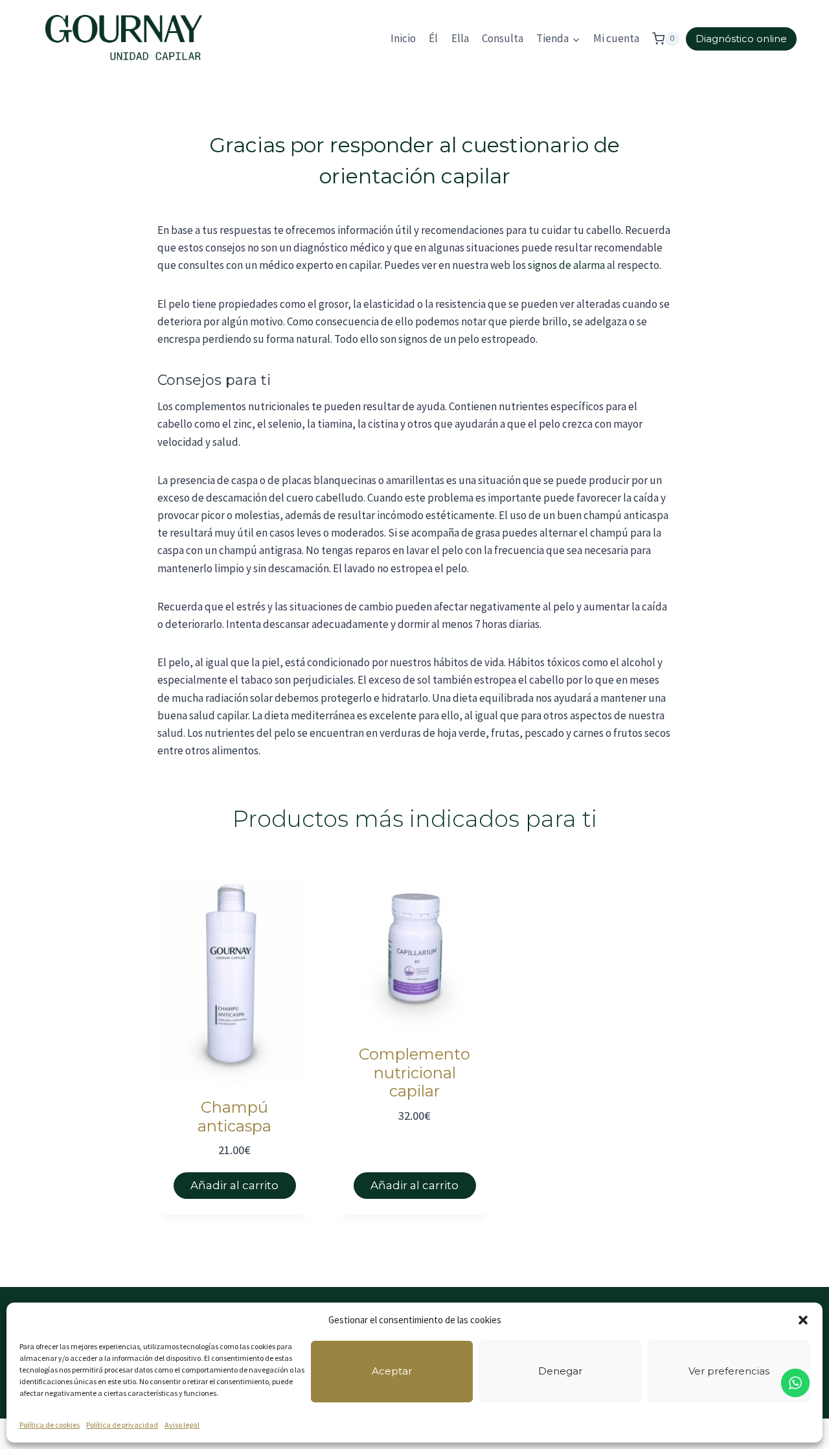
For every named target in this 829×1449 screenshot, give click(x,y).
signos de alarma (566, 265)
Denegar (560, 1371)
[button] (803, 1320)
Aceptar (392, 1371)
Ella (460, 38)
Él (433, 38)
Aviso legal (182, 1425)
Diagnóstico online (741, 38)
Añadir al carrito (234, 1185)
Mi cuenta (616, 38)
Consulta (502, 38)
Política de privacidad (122, 1425)
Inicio (403, 38)
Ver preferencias (728, 1371)
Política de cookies (49, 1425)
